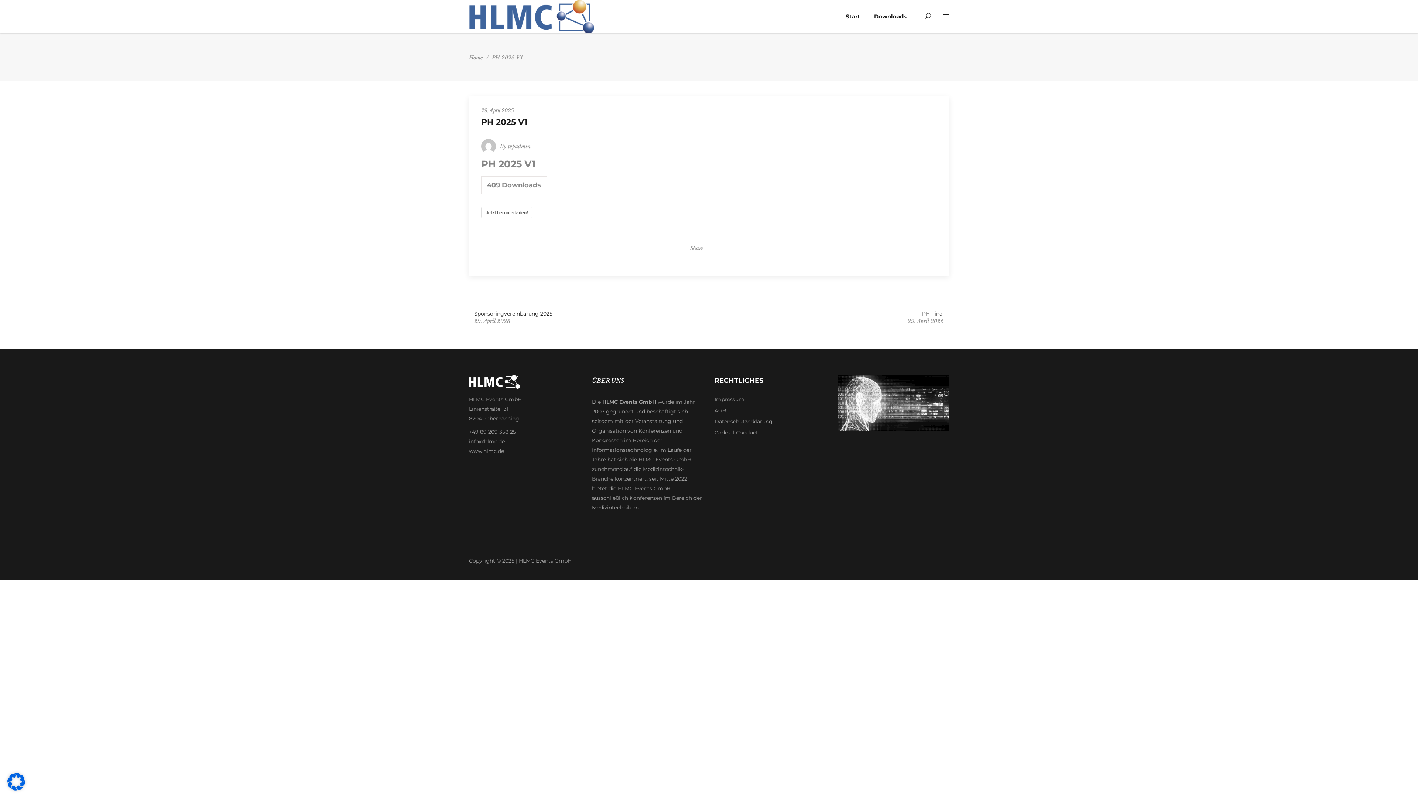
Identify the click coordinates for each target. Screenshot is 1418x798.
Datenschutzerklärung (744, 421)
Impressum (729, 399)
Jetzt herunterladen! (507, 212)
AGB (720, 410)
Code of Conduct (736, 432)
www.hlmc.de (486, 451)
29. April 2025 (497, 110)
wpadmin (519, 146)
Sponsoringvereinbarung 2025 (513, 313)
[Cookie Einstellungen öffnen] (16, 788)
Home (476, 57)
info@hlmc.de (487, 441)
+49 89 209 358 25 (492, 432)
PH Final (933, 313)
